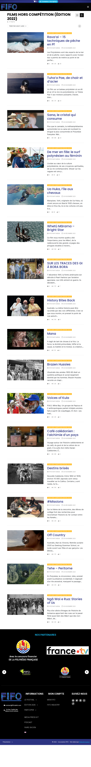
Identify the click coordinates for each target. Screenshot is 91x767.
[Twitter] (76, 700)
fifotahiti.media (54, 48)
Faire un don (30, 727)
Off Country (56, 535)
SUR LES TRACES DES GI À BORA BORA (64, 265)
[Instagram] (84, 700)
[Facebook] (73, 700)
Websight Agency (84, 742)
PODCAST (28, 722)
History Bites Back (61, 300)
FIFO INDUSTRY (53, 705)
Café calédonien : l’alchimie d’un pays (62, 433)
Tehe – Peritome (59, 568)
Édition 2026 (30, 705)
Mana (51, 333)
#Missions (55, 501)
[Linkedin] (80, 700)
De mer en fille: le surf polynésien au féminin (64, 154)
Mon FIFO (51, 700)
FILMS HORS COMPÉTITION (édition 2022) (59, 33)
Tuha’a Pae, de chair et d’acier (65, 80)
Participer (29, 710)
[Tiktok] (73, 703)
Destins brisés (58, 468)
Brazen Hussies (58, 364)
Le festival (29, 700)
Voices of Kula (58, 398)
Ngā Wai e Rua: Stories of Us (64, 601)
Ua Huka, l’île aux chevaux (60, 191)
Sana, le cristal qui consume (61, 117)
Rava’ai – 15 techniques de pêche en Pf (63, 41)
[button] (88, 7)
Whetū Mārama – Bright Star (60, 228)
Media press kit (31, 717)
